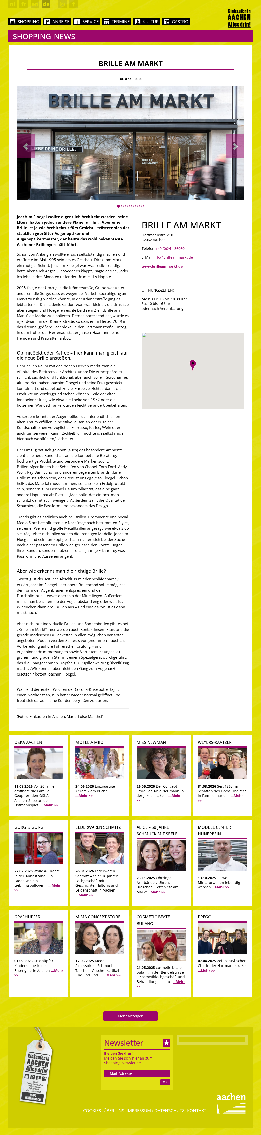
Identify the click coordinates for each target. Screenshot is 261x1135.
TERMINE (121, 21)
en (35, 4)
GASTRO (180, 21)
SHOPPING (28, 21)
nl (12, 4)
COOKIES (92, 1110)
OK (165, 1082)
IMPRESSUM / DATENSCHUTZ (156, 1110)
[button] (26, 146)
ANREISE (60, 21)
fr (23, 4)
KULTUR (151, 21)
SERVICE (90, 21)
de (46, 4)
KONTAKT (196, 1110)
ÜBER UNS (113, 1110)
